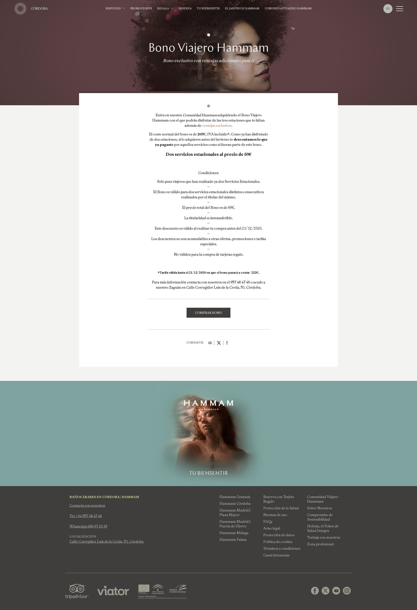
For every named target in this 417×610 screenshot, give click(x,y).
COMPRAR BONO (208, 313)
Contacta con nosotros (87, 505)
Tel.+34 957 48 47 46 (86, 516)
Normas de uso (275, 515)
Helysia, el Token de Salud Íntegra (323, 528)
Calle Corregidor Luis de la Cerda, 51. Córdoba (107, 541)
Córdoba (39, 8)
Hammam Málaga (233, 533)
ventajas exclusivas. (217, 125)
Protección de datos (279, 535)
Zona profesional (320, 544)
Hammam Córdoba (235, 503)
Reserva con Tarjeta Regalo (278, 499)
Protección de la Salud (281, 508)
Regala (163, 8)
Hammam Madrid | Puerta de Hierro (234, 523)
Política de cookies (277, 541)
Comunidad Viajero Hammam (288, 8)
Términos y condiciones (281, 548)
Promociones (141, 8)
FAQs (267, 521)
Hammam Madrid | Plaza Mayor (234, 512)
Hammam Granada (234, 497)
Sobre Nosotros (319, 508)
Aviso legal (271, 528)
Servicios (113, 8)
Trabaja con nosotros (323, 537)
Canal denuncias (276, 555)
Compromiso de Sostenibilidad (320, 517)
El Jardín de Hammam (242, 8)
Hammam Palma (233, 539)
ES (388, 8)
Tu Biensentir (208, 8)
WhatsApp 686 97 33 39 (88, 526)
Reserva (185, 8)
